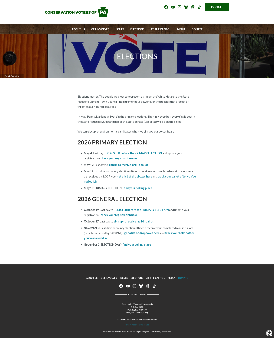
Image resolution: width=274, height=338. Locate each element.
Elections (137, 29)
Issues (120, 29)
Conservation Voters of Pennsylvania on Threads (192, 7)
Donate (217, 7)
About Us (78, 29)
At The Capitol (161, 29)
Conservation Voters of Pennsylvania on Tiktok (199, 7)
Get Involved (100, 29)
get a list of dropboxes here (134, 176)
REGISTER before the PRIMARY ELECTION (134, 153)
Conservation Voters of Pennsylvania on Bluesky (186, 7)
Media (181, 29)
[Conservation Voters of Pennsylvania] (76, 15)
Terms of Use (143, 325)
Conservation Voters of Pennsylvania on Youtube (173, 7)
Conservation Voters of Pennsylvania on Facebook (166, 7)
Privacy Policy (131, 325)
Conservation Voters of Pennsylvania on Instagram (179, 7)
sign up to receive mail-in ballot (128, 165)
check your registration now (119, 158)
